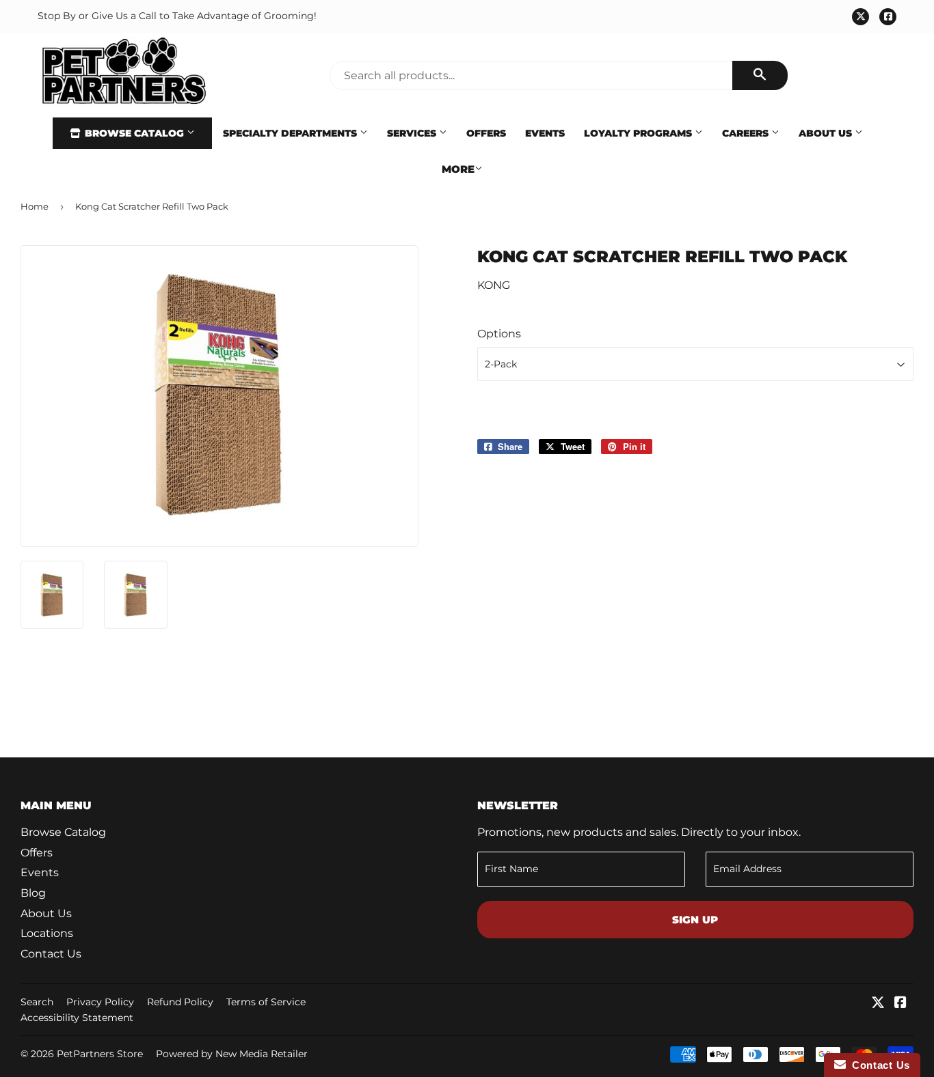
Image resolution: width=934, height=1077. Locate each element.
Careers (746, 133)
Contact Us (51, 953)
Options (499, 333)
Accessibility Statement (77, 1017)
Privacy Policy (100, 1001)
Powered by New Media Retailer (232, 1053)
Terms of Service (266, 1001)
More (458, 169)
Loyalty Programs (639, 133)
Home (35, 206)
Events (545, 133)
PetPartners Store (100, 1053)
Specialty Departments (291, 133)
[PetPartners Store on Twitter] (878, 1003)
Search (37, 1001)
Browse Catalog (134, 133)
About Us (827, 133)
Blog (33, 892)
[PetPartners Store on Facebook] (900, 1003)
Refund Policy (180, 1001)
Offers (486, 133)
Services (413, 133)
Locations (47, 933)
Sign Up (695, 919)
